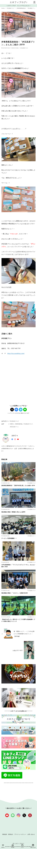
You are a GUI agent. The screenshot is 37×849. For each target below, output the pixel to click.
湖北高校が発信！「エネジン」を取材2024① (14, 593)
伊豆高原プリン (14, 427)
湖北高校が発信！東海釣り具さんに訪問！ (13, 512)
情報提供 (4, 834)
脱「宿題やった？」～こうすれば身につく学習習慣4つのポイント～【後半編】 (24, 633)
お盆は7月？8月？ (18, 650)
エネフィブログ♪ (18, 2)
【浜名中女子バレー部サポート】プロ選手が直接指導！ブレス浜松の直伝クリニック (18, 620)
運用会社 (10, 834)
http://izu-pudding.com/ (16, 353)
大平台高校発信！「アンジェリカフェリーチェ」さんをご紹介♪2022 (18, 565)
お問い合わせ (31, 834)
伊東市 (12, 424)
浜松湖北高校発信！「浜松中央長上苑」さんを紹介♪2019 (18, 485)
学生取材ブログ (11, 8)
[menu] (34, 2)
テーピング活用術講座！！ (9, 538)
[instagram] (15, 439)
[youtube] (18, 439)
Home (3, 8)
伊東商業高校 (18, 424)
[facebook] (12, 439)
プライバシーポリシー (20, 834)
